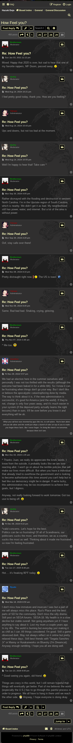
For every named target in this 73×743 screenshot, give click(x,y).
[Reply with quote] (62, 44)
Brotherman (15, 42)
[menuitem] (10, 4)
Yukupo (13, 111)
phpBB (26, 736)
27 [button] (45, 34)
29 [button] (56, 34)
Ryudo (13, 587)
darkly (13, 77)
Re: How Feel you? (16, 53)
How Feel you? (14, 23)
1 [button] (32, 34)
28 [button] (50, 34)
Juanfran (14, 359)
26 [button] (39, 34)
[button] (22, 34)
